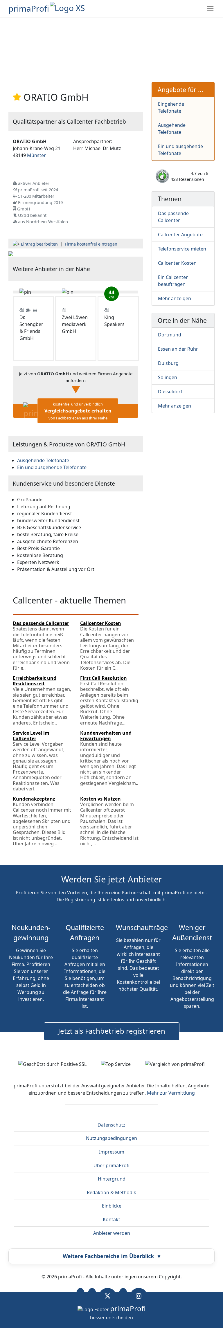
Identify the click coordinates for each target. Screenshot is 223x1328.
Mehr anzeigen (174, 298)
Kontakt (111, 1219)
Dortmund (169, 334)
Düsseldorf (170, 391)
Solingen (167, 377)
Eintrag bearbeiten (39, 244)
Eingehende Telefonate (171, 107)
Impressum (111, 1152)
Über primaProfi (111, 1165)
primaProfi (28, 8)
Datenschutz (111, 1125)
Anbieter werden (111, 1233)
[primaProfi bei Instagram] (139, 1296)
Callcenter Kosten (177, 263)
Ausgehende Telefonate (172, 128)
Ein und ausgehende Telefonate (180, 149)
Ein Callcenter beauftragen (173, 280)
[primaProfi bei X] (108, 1296)
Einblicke (111, 1206)
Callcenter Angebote (180, 234)
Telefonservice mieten (182, 249)
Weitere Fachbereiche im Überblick (111, 1256)
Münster (36, 155)
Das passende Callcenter (173, 217)
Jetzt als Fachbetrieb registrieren (111, 1031)
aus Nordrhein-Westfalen (43, 221)
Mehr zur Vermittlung (171, 1093)
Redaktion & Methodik (111, 1192)
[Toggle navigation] (210, 8)
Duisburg (168, 363)
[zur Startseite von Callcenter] (10, 253)
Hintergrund (111, 1179)
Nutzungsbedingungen (111, 1138)
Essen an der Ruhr (178, 349)
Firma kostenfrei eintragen (91, 244)
